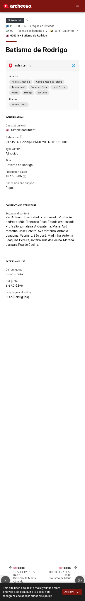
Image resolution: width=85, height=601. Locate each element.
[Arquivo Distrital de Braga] (17, 7)
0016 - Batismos (64, 30)
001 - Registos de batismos (27, 30)
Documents (14, 20)
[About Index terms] (74, 66)
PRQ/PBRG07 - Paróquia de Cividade (32, 26)
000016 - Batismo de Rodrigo (28, 35)
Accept (70, 591)
